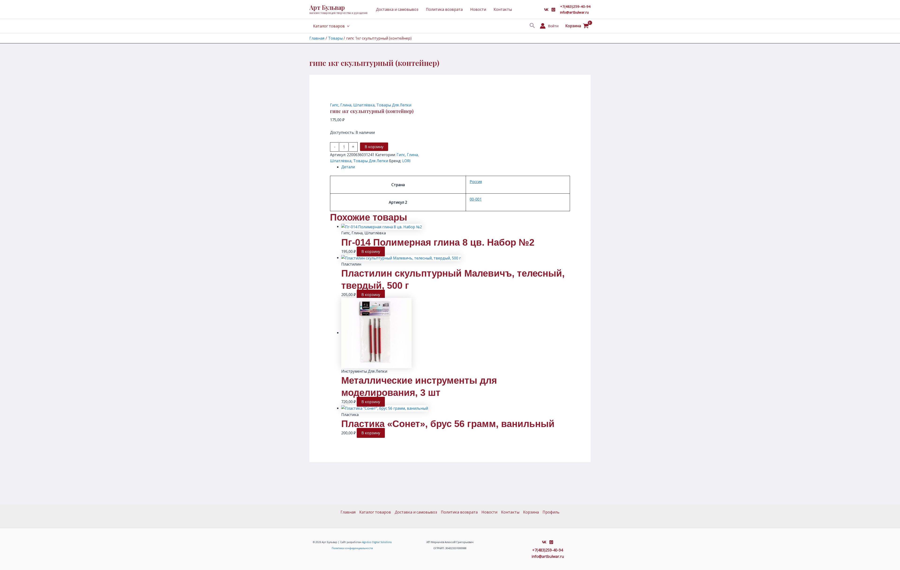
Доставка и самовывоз (397, 9)
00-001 (476, 199)
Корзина (531, 512)
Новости (478, 9)
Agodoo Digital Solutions (377, 542)
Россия (476, 181)
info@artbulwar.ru (574, 12)
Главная (348, 512)
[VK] (546, 10)
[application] (347, 26)
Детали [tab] (348, 166)
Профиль (551, 512)
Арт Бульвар (327, 7)
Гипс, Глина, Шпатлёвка (352, 105)
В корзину (374, 146)
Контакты (503, 9)
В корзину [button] (370, 251)
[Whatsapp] (553, 10)
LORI (406, 160)
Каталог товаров (329, 26)
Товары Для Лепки (393, 105)
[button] (532, 26)
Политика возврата (444, 9)
